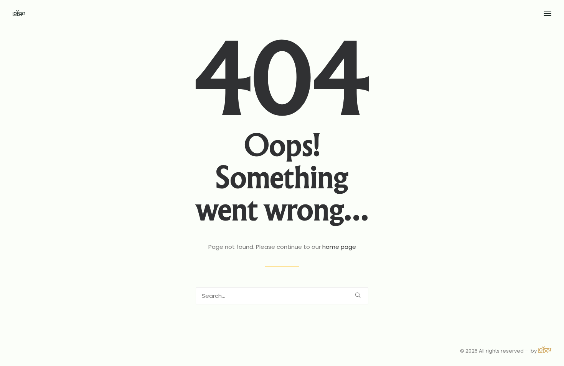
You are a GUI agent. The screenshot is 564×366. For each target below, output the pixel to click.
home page (339, 247)
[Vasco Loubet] (19, 13)
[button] (357, 295)
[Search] (282, 295)
